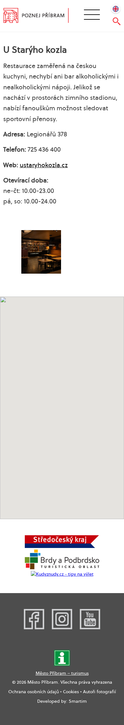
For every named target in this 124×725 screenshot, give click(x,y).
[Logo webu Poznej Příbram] (40, 16)
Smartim (78, 701)
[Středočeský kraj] (62, 546)
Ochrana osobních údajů (33, 691)
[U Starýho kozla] (41, 252)
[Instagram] (62, 628)
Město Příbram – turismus (62, 673)
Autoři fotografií (99, 691)
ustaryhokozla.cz (44, 165)
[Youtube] (90, 628)
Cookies (71, 691)
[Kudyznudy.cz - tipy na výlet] (62, 574)
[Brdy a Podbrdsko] (62, 567)
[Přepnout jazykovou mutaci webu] (116, 8)
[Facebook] (34, 628)
